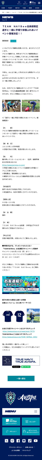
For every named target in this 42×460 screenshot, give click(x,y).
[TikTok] (30, 440)
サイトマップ (26, 450)
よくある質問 (16, 450)
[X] (6, 440)
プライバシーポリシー (15, 447)
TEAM (24, 8)
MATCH (17, 8)
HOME (3, 8)
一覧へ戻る (21, 378)
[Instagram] (12, 440)
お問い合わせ (29, 447)
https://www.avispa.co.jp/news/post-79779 (18, 331)
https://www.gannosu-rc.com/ (13, 165)
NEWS (30, 8)
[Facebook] (18, 440)
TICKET (10, 8)
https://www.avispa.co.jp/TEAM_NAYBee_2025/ (19, 337)
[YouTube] (35, 440)
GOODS (37, 8)
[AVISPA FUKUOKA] (21, 398)
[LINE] (24, 440)
